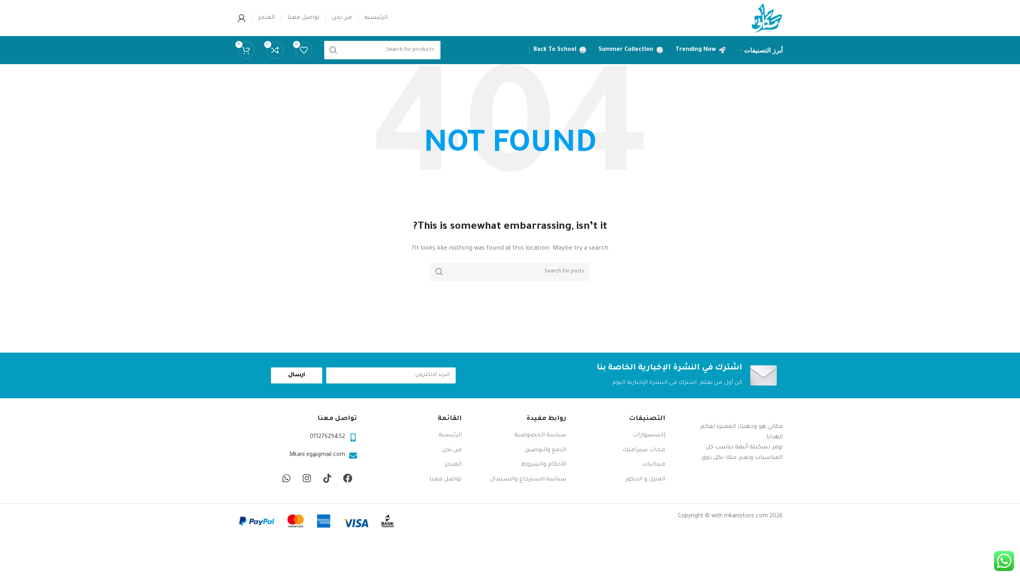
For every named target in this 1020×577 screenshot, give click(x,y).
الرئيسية (450, 435)
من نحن (452, 450)
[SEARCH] (439, 271)
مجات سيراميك (643, 450)
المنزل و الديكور (645, 479)
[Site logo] (767, 19)
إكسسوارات (648, 435)
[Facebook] (348, 478)
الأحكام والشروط (543, 465)
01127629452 (327, 437)
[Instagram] (307, 478)
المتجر (453, 465)
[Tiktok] (327, 478)
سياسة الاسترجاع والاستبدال (528, 479)
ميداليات (653, 465)
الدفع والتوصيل (545, 450)
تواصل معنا (446, 479)
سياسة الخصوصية (540, 435)
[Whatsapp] (286, 478)
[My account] (242, 18)
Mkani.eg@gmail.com (317, 455)
